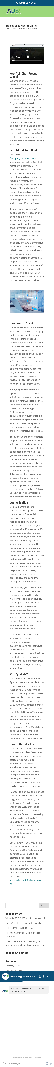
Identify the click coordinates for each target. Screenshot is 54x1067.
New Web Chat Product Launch (21, 25)
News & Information (29, 28)
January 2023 (12, 965)
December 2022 (14, 970)
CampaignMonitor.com (23, 158)
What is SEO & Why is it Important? (25, 918)
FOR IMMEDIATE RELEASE (20, 928)
